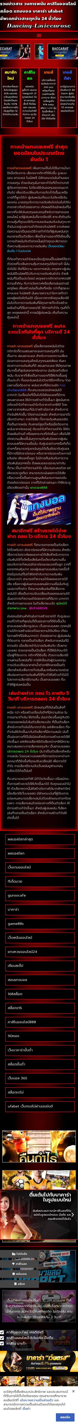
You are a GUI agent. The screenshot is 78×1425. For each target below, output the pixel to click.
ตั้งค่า (26, 1409)
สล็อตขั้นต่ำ (17, 1064)
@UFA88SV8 (38, 608)
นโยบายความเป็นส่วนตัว (36, 1400)
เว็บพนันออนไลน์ (20, 937)
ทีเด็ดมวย (15, 881)
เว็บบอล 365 (17, 1078)
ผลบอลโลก (16, 853)
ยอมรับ (65, 1417)
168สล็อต (15, 994)
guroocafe (17, 895)
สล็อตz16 (15, 1008)
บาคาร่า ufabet (48, 11)
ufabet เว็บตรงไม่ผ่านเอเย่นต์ (30, 1106)
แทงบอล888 (38, 487)
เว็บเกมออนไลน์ (19, 867)
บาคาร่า (13, 909)
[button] (39, 35)
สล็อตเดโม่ (16, 1092)
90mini (13, 1036)
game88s (16, 923)
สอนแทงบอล (17, 980)
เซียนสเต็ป (15, 965)
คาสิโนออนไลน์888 (22, 1022)
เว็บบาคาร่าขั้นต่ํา (20, 1050)
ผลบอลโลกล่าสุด (20, 839)
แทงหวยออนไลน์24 (22, 951)
